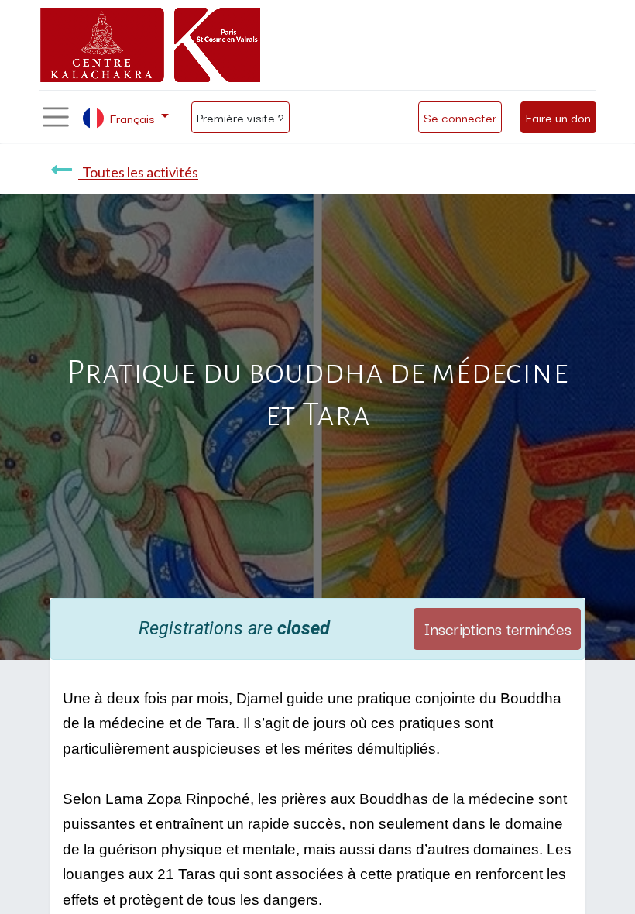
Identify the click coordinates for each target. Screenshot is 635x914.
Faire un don (558, 117)
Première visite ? (240, 117)
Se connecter (460, 117)
